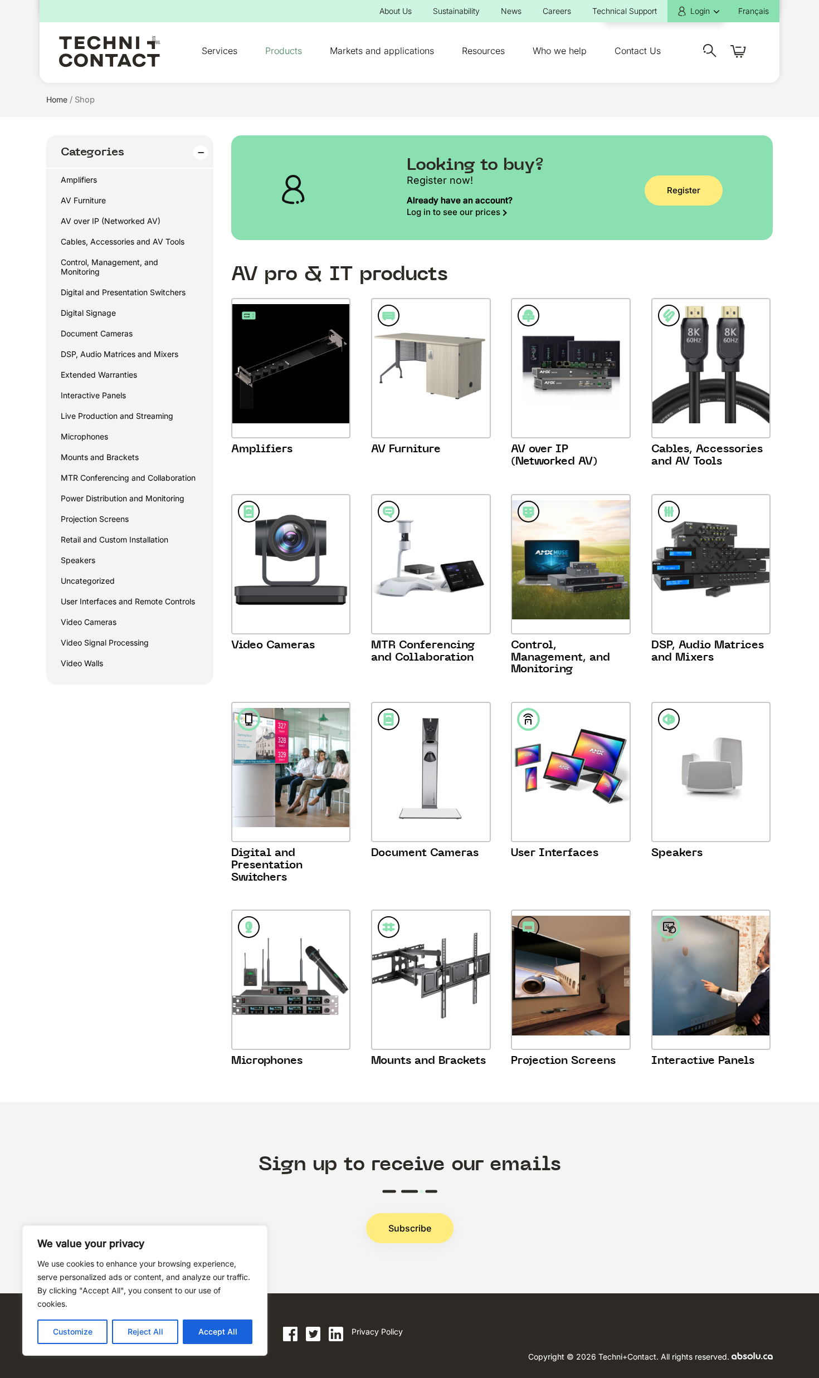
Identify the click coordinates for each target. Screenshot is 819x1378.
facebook (290, 1334)
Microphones (84, 436)
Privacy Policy (377, 1331)
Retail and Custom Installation (114, 539)
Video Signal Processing (105, 642)
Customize (72, 1331)
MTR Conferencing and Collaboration (128, 477)
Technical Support (624, 11)
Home (56, 99)
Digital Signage (88, 312)
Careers (557, 11)
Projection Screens (95, 519)
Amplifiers (79, 179)
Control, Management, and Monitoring (109, 266)
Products (283, 50)
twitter (313, 1334)
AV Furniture (83, 200)
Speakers (78, 560)
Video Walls (82, 663)
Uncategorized (88, 580)
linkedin (336, 1334)
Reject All (145, 1331)
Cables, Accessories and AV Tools (122, 241)
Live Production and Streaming (117, 416)
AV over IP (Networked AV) (110, 221)
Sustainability (456, 11)
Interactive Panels (93, 395)
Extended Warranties (99, 374)
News (511, 11)
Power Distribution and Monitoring (122, 498)
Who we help (560, 50)
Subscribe (409, 1228)
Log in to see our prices (453, 212)
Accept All (217, 1331)
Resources (483, 50)
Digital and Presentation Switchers (123, 292)
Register (683, 190)
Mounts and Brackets (100, 457)
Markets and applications (382, 50)
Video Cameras (88, 622)
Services (219, 50)
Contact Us (638, 50)
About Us (395, 11)
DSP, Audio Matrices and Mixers (119, 354)
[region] (144, 1290)
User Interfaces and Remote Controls (128, 601)
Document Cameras (97, 333)
